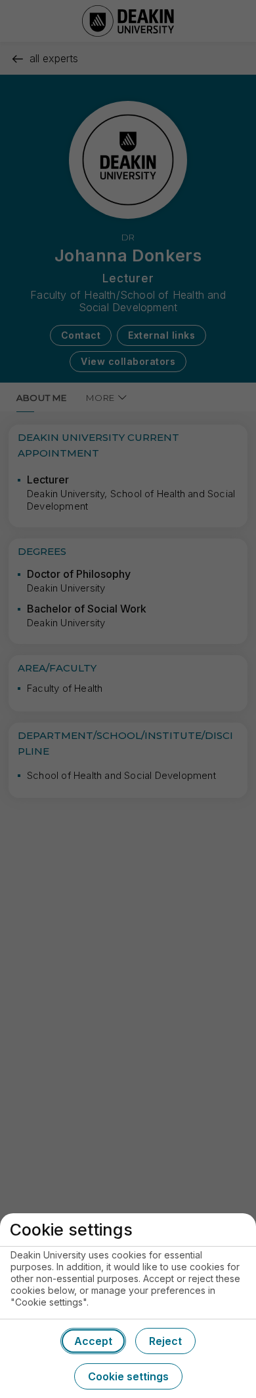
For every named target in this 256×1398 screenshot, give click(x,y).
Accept (93, 1341)
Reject (165, 1341)
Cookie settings (128, 1376)
